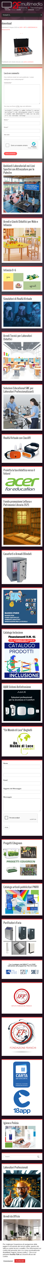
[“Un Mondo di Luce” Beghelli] (22, 744)
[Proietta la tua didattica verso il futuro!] (22, 484)
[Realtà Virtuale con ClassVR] (22, 451)
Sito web (6, 135)
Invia (6, 827)
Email (6, 127)
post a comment (28, 62)
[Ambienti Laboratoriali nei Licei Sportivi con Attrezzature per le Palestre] (22, 194)
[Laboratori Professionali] (22, 1189)
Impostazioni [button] (8, 1261)
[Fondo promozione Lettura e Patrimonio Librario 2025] (22, 526)
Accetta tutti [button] (20, 1261)
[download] (22, 47)
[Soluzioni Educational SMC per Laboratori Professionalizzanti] (22, 411)
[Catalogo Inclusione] (22, 656)
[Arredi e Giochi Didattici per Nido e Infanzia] (22, 244)
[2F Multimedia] (22, 6)
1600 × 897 (22, 27)
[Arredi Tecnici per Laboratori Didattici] (22, 360)
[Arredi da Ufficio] (22, 1232)
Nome (6, 120)
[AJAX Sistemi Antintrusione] (22, 705)
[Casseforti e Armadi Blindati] (16, 569)
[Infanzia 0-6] (22, 281)
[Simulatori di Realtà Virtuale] (22, 314)
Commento (8, 83)
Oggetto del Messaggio (12, 788)
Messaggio (7, 797)
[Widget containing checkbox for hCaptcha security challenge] (21, 145)
